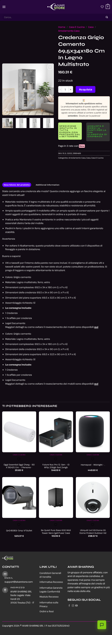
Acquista (85, 89)
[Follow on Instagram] (73, 605)
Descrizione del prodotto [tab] (17, 184)
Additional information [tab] (48, 184)
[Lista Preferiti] (102, 7)
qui (96, 327)
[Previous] (6, 89)
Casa (90, 27)
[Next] (49, 89)
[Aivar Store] (56, 6)
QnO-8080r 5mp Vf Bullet (19, 530)
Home (61, 27)
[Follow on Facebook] (69, 605)
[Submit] (107, 17)
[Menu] (4, 6)
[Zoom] (6, 111)
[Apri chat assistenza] (101, 624)
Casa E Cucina (77, 27)
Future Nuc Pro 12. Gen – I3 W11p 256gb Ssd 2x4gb (55, 466)
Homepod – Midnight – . (93, 464)
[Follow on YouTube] (76, 605)
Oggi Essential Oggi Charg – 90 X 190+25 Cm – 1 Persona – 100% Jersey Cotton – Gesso (19, 467)
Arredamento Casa (68, 30)
